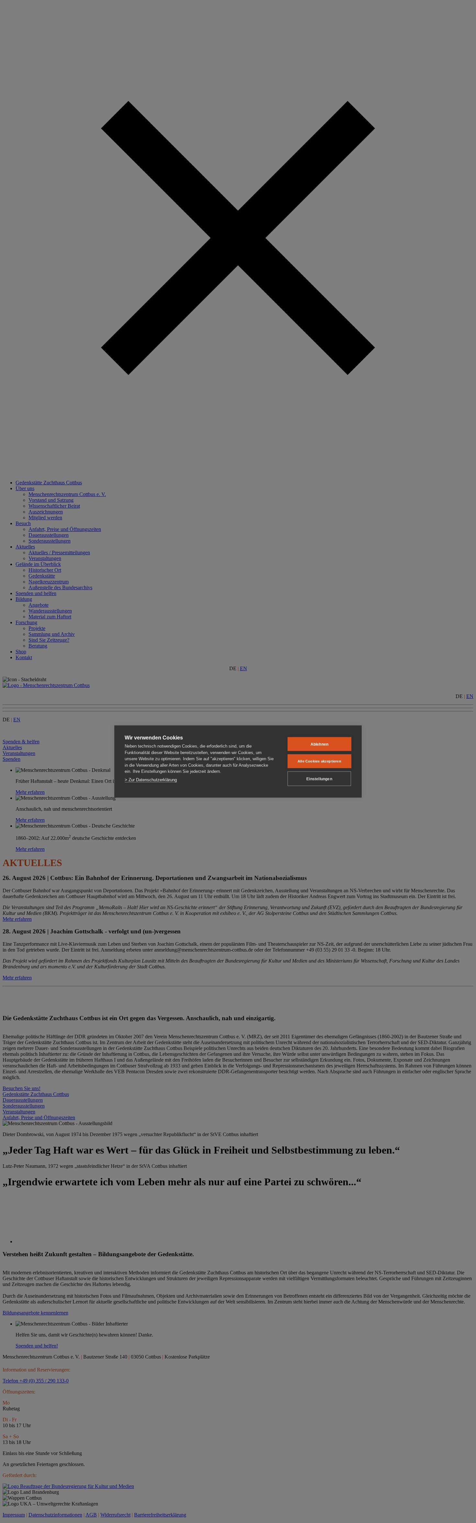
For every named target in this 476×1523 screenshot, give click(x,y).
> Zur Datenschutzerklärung (151, 779)
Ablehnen (320, 744)
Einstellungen (319, 778)
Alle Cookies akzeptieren (319, 761)
